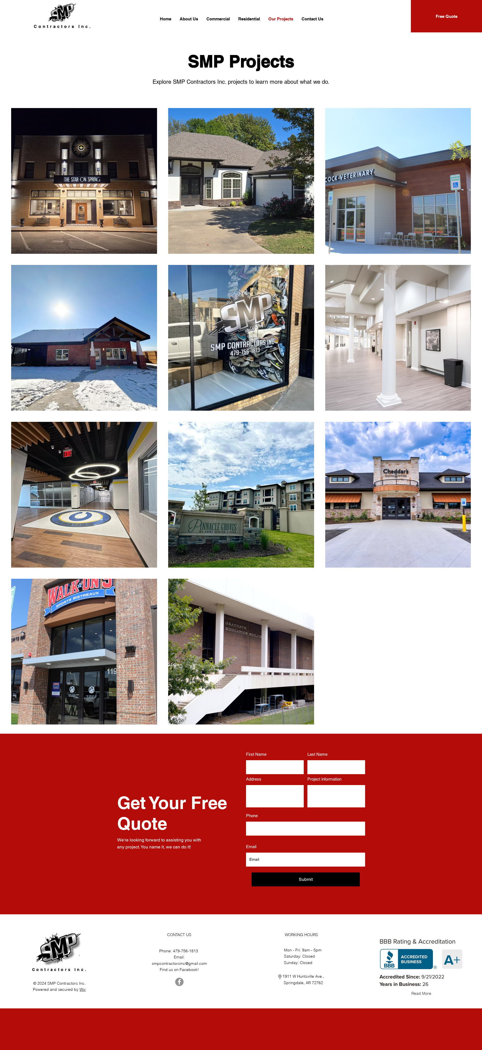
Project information (324, 779)
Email (251, 847)
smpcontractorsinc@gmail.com (179, 963)
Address (253, 779)
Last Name (317, 754)
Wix (82, 989)
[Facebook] (179, 982)
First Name (256, 754)
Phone (252, 816)
